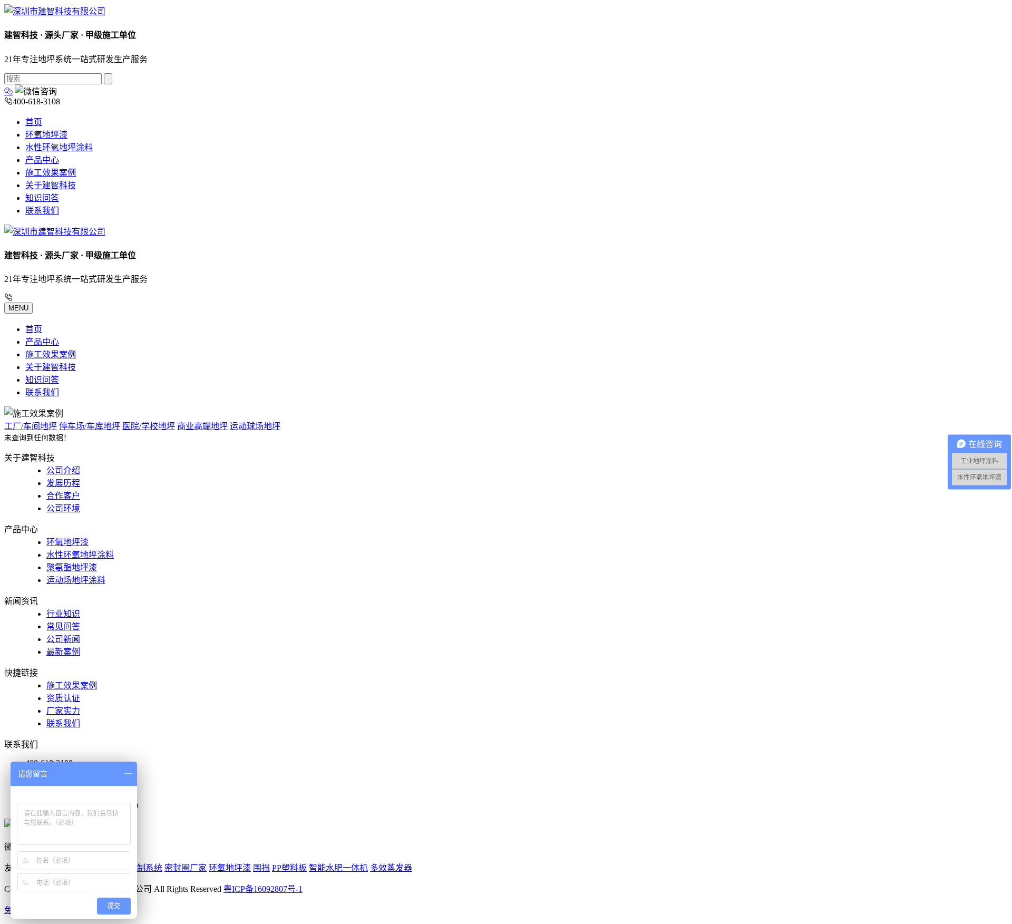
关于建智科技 (50, 185)
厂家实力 (63, 710)
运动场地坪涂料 (75, 580)
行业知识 (63, 613)
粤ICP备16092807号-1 (263, 888)
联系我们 (42, 210)
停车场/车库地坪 (89, 426)
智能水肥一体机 (338, 867)
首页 (33, 122)
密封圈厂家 (185, 867)
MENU (18, 308)
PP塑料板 (289, 867)
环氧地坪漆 (46, 134)
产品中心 (42, 159)
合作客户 (63, 495)
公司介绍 (63, 470)
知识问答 (42, 197)
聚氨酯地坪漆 (71, 567)
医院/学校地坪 (148, 426)
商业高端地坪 (202, 426)
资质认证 (63, 698)
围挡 (261, 867)
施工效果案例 (50, 172)
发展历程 (63, 483)
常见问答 (63, 626)
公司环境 (63, 508)
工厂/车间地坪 (30, 426)
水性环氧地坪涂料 (59, 147)
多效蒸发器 (391, 867)
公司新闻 (63, 639)
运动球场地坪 (255, 426)
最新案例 (63, 651)
